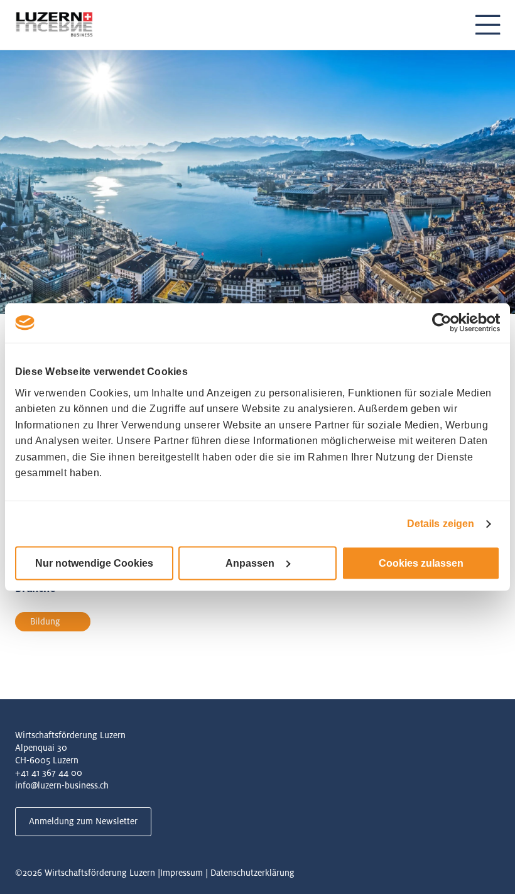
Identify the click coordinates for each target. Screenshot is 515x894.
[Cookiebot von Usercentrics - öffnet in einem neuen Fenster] (445, 323)
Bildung (45, 621)
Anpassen (249, 563)
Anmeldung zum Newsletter (83, 821)
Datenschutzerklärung (252, 872)
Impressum (181, 872)
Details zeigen (440, 523)
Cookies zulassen (421, 563)
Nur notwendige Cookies (94, 563)
